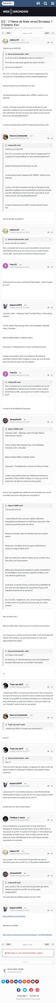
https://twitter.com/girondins (14, 916)
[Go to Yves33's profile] (5, 266)
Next (47, 33)
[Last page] (53, 33)
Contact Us (34, 996)
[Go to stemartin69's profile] (5, 420)
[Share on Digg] (16, 981)
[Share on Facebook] (7, 981)
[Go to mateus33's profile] (5, 41)
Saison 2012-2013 (36, 28)
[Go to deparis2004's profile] (5, 306)
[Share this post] (51, 43)
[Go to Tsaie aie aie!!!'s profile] (5, 685)
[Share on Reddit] (24, 981)
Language (21, 996)
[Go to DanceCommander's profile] (5, 137)
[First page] (2, 33)
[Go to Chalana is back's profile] (5, 819)
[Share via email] (33, 981)
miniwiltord (8, 28)
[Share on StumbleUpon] (28, 981)
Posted (19, 42)
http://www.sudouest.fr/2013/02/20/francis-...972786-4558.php (27, 935)
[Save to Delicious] (20, 981)
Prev (8, 33)
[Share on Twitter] (3, 981)
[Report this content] (48, 43)
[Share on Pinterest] (37, 981)
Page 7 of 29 (28, 33)
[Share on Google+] (12, 981)
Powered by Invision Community (28, 999)
